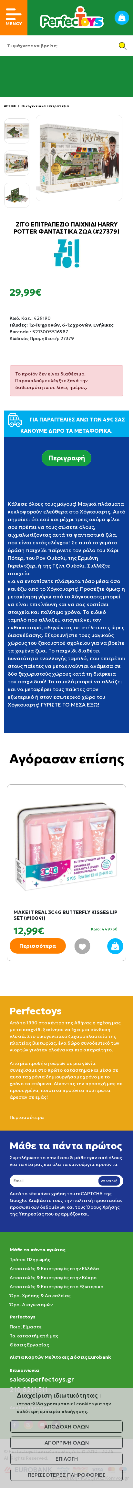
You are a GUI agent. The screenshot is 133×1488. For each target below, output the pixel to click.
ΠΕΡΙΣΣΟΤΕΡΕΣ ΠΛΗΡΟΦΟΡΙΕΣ (67, 1475)
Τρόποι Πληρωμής (30, 1259)
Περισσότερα (37, 946)
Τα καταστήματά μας (34, 1336)
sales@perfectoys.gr (42, 1379)
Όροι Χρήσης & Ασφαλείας (40, 1296)
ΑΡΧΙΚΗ (10, 106)
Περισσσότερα (27, 1117)
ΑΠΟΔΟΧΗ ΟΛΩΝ (66, 1426)
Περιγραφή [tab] (66, 458)
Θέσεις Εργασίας (29, 1345)
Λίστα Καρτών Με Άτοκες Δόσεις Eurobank (60, 1357)
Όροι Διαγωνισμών (31, 1305)
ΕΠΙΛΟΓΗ (67, 1459)
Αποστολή (109, 1181)
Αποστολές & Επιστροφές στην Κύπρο (53, 1277)
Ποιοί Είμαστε (26, 1327)
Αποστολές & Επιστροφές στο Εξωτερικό (56, 1286)
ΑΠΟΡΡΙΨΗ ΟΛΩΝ (67, 1442)
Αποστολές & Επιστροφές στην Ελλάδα (54, 1268)
